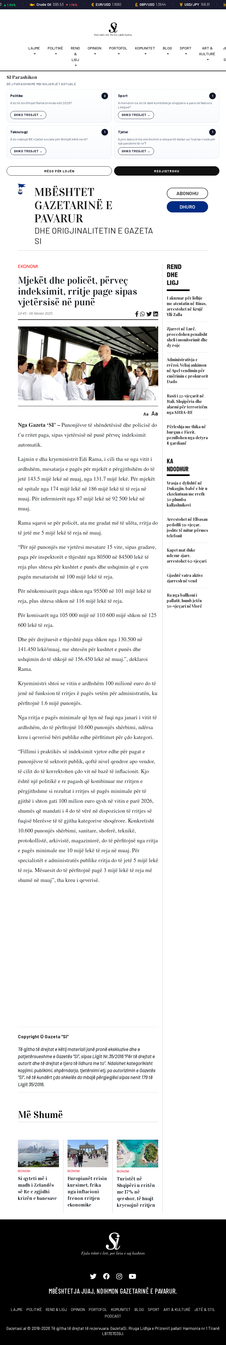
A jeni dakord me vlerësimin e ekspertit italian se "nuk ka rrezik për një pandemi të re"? (167, 141)
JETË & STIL (204, 1309)
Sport (186, 48)
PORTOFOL (98, 1309)
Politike (16, 96)
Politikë (55, 48)
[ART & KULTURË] (207, 59)
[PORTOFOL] (118, 53)
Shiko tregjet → (28, 115)
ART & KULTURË (176, 1309)
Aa (146, 413)
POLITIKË (34, 1309)
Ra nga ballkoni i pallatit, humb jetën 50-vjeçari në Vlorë (184, 601)
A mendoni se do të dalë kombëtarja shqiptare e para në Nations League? (165, 105)
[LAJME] (34, 53)
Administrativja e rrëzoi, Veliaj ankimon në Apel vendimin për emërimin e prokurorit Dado (187, 370)
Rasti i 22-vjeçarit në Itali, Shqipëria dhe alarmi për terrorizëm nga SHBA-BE (187, 404)
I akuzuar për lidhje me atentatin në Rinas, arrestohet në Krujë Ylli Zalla (187, 306)
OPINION (78, 1309)
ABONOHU (187, 193)
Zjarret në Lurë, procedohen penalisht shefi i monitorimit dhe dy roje (187, 337)
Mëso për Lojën (59, 171)
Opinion (94, 48)
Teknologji (19, 132)
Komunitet (145, 48)
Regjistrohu (167, 171)
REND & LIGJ (56, 1309)
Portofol (118, 48)
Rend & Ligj (75, 54)
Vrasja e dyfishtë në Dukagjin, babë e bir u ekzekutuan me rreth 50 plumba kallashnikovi (187, 494)
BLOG (139, 1309)
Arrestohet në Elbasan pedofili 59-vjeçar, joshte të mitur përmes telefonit (187, 527)
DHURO (187, 207)
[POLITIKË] (55, 53)
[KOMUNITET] (145, 53)
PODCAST (113, 1316)
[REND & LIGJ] (75, 65)
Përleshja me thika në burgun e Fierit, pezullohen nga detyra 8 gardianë (187, 435)
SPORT (154, 1309)
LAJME (17, 1309)
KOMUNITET (121, 1309)
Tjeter (123, 132)
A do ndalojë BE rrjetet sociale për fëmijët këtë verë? (48, 139)
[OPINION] (94, 53)
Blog (167, 48)
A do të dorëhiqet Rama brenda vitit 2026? (41, 103)
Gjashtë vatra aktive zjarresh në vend (185, 578)
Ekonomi (28, 266)
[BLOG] (167, 53)
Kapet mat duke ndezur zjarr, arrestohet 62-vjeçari (186, 555)
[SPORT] (185, 53)
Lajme (34, 48)
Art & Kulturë (207, 51)
